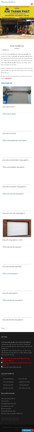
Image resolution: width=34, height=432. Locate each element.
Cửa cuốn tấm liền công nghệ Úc (12, 320)
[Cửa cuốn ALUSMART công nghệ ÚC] (17, 175)
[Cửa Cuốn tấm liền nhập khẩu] (17, 255)
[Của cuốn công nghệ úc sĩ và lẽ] (17, 228)
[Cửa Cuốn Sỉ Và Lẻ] (17, 95)
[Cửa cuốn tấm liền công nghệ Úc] (17, 308)
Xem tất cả (5, 50)
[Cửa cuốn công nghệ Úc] (17, 281)
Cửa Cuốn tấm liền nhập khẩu (11, 266)
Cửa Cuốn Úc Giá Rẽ (9, 133)
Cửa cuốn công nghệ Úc (10, 293)
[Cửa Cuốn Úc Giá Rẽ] (17, 122)
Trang (2, 328)
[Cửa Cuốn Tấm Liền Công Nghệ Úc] (17, 201)
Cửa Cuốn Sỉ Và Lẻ (8, 107)
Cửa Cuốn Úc (17, 46)
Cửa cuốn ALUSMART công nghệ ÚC (14, 187)
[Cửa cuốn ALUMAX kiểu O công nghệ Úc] (17, 148)
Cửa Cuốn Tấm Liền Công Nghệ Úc (13, 213)
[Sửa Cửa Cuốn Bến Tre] (8, 2)
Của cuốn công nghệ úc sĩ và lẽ (12, 240)
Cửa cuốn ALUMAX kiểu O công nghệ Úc (15, 160)
